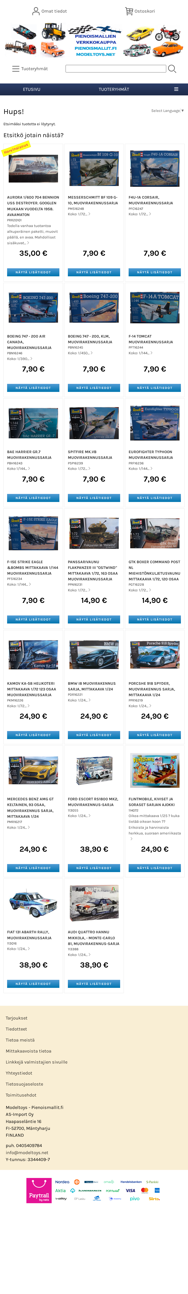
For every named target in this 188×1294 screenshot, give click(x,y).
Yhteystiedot (19, 1073)
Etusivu (31, 89)
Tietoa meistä (20, 1040)
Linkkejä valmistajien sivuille (36, 1062)
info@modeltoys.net (27, 1152)
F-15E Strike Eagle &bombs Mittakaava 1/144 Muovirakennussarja (32, 568)
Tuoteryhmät (114, 89)
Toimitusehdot (21, 1095)
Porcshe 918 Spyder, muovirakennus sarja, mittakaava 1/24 (152, 689)
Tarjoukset (17, 1018)
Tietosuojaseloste (24, 1084)
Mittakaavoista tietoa (28, 1051)
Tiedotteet (16, 1029)
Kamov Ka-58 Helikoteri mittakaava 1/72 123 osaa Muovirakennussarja (31, 689)
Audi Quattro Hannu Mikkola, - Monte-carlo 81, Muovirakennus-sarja (93, 938)
